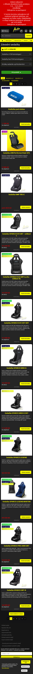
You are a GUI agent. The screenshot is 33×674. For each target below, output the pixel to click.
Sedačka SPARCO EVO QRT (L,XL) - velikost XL (16, 278)
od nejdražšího (14, 80)
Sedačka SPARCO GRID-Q (16, 368)
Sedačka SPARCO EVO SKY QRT (16, 323)
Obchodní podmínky (7, 635)
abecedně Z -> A (19, 78)
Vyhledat (28, 35)
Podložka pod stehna (16, 109)
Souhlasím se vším (26, 662)
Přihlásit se (16, 657)
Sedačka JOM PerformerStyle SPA (16, 153)
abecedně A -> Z (9, 78)
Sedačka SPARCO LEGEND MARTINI (17, 501)
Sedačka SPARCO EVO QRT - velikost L (16, 234)
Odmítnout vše (25, 666)
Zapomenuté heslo (6, 632)
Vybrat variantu (26, 207)
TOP (3, 78)
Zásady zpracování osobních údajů (11, 643)
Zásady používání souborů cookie (11, 646)
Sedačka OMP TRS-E (17, 194)
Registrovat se (5, 630)
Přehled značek (5, 625)
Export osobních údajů (7, 639)
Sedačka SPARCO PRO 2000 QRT (16, 546)
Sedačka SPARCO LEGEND (16, 457)
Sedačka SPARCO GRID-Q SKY (16, 413)
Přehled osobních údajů (7, 637)
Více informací (5, 668)
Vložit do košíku (25, 124)
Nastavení (24, 670)
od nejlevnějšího (6, 80)
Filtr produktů (15, 72)
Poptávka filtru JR (6, 627)
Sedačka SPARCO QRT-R (16, 590)
